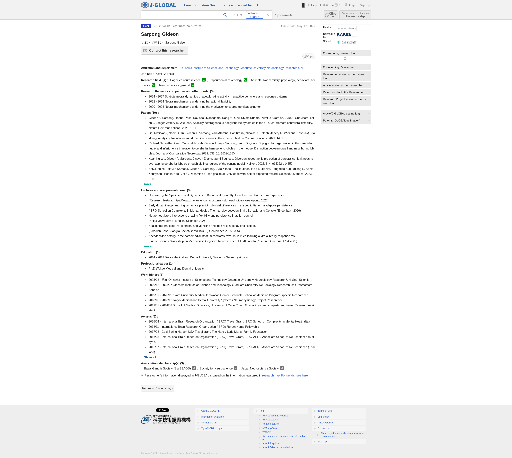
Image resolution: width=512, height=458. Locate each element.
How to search (270, 419)
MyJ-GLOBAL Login (212, 428)
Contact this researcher (168, 52)
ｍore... (149, 184)
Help (314, 5)
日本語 (324, 5)
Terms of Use (325, 410)
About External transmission (277, 447)
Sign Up (365, 5)
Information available (212, 416)
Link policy (323, 416)
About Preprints (270, 443)
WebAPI (266, 432)
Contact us (323, 428)
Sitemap (322, 441)
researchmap (271, 375)
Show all (150, 357)
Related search (270, 423)
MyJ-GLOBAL (269, 427)
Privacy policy (325, 422)
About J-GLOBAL (210, 410)
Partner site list (209, 422)
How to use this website (275, 415)
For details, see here (294, 375)
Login (352, 5)
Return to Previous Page (157, 388)
